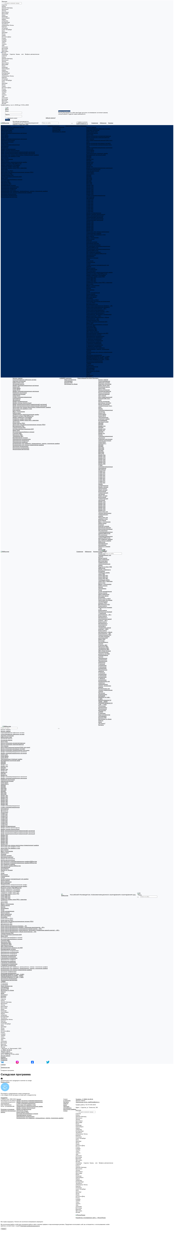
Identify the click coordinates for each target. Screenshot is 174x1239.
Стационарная (90, 262)
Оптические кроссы (6, 131)
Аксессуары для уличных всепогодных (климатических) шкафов (20, 155)
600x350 (88, 165)
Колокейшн (89, 298)
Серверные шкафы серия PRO (10, 166)
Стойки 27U (89, 202)
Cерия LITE (4, 134)
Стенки (88, 263)
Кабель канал (5, 160)
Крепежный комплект (92, 243)
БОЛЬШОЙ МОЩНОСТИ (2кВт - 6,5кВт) (98, 356)
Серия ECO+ (4, 143)
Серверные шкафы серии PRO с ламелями (14, 168)
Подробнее (4, 1097)
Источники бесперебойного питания (11, 179)
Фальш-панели (90, 268)
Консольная (89, 260)
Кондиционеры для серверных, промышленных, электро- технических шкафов (24, 191)
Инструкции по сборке (59, 131)
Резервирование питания (8, 185)
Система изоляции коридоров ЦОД (11, 176)
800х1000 (89, 182)
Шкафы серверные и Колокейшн (10, 165)
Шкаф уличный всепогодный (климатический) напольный (18, 153)
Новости (88, 372)
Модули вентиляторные (93, 244)
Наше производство (58, 127)
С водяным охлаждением (94, 339)
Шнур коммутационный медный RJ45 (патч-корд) (105, 398)
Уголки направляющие (93, 292)
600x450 (88, 156)
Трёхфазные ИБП (6, 184)
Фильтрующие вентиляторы (9, 197)
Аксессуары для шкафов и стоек (10, 156)
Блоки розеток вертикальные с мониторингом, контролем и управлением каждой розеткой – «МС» (98, 314)
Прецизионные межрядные (9, 188)
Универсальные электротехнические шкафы (14, 162)
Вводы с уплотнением (92, 285)
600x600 (88, 157)
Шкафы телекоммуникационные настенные (14, 133)
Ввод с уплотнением (7, 159)
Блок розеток (4, 157)
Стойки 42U (89, 207)
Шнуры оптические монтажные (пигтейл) (98, 143)
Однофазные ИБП (91, 330)
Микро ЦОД (4, 178)
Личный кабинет (5, 1055)
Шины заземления (91, 295)
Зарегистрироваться (64, 111)
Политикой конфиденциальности (30, 1226)
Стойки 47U (89, 210)
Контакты (89, 376)
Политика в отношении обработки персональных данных (8, 1111)
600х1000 (89, 178)
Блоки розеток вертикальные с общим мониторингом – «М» (97, 318)
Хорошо (3, 1228)
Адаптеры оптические (7, 128)
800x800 (88, 181)
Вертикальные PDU (6, 173)
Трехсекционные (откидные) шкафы (97, 153)
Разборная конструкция (8, 140)
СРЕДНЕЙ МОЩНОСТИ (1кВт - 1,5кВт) (97, 359)
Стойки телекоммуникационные (10, 144)
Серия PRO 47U (91, 279)
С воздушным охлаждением (94, 340)
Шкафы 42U (90, 192)
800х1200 (89, 184)
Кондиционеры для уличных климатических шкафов (16, 192)
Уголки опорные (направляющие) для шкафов (104, 555)
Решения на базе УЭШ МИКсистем (11, 163)
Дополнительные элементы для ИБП (97, 333)
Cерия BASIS (5, 136)
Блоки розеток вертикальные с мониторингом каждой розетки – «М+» (97, 310)
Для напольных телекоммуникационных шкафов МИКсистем (98, 246)
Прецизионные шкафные (8, 189)
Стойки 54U (89, 211)
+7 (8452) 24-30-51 (6, 1050)
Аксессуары (4, 169)
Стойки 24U (89, 201)
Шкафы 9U (89, 166)
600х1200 (89, 179)
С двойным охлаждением (94, 346)
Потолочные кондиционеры (9, 195)
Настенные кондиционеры (8, 194)
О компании (90, 365)
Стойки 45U (89, 208)
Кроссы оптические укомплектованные (97, 137)
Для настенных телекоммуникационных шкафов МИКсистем (98, 249)
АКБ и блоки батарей (92, 332)
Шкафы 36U (90, 191)
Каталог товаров (91, 127)
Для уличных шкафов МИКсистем (96, 253)
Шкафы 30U (90, 189)
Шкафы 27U (90, 188)
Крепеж (88, 288)
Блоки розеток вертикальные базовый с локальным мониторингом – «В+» (98, 307)
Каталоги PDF (56, 130)
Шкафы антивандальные (8, 149)
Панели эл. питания (92, 258)
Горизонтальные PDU (7, 175)
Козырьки (89, 240)
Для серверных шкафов (93, 252)
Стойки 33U (89, 204)
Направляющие (91, 255)
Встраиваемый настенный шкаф (96, 155)
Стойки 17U (89, 200)
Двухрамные (4, 147)
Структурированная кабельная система (12, 127)
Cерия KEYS (4, 137)
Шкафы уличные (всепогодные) (10, 150)
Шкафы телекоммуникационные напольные (14, 139)
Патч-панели (90, 139)
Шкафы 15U (90, 162)
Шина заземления (91, 269)
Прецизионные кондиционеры (10, 186)
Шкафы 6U (89, 163)
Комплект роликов (91, 242)
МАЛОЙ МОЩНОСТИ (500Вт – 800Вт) (97, 358)
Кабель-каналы (90, 287)
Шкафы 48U (90, 194)
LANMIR (88, 363)
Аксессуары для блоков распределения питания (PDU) (17, 172)
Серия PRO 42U (91, 278)
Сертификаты (56, 128)
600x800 (88, 176)
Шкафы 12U (90, 159)
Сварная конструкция (7, 142)
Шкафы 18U (90, 185)
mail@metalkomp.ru (82, 123)
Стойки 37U (89, 205)
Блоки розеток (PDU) (7, 171)
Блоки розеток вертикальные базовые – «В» (99, 305)
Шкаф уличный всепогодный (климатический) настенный (18, 152)
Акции (88, 374)
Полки (88, 259)
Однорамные (5, 146)
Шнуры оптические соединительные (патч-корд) (105, 406)
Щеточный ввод (91, 271)
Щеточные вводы (91, 297)
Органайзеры (90, 256)
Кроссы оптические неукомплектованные (98, 136)
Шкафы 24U (90, 186)
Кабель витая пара (6, 130)
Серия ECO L (90, 173)
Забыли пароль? (51, 118)
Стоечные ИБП (5, 181)
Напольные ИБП (6, 182)
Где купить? (89, 375)
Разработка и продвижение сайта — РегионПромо (91, 1217)
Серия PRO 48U (91, 281)
